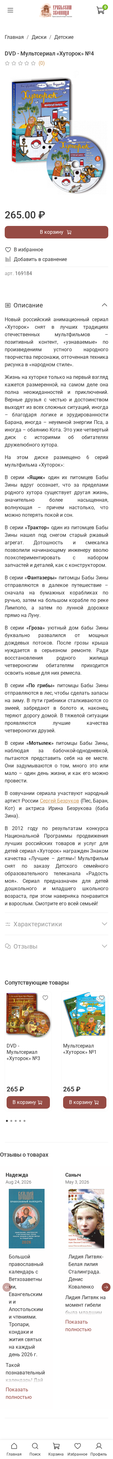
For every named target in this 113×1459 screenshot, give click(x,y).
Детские (63, 37)
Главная (14, 37)
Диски (39, 37)
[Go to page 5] (24, 1121)
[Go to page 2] (11, 1121)
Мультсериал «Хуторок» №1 (80, 1049)
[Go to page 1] (7, 1121)
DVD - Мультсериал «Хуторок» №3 (23, 1052)
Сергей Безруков (59, 801)
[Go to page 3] (16, 1121)
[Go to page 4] (20, 1121)
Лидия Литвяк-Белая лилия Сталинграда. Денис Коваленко (85, 1271)
